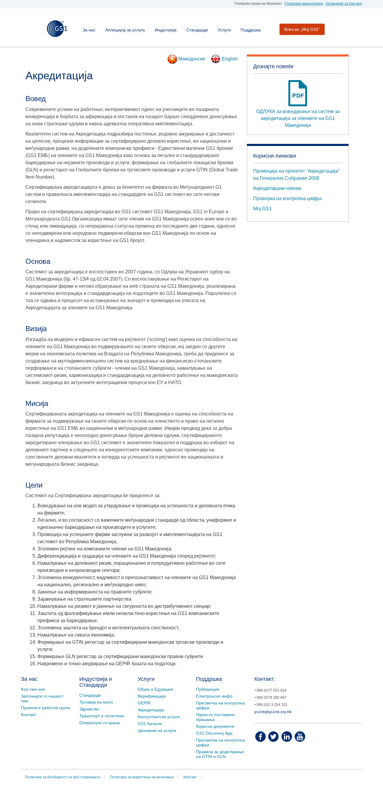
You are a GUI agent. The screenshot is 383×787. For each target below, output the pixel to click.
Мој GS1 (262, 208)
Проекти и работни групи (45, 707)
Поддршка (251, 30)
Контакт (28, 714)
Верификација (152, 696)
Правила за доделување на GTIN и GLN (220, 754)
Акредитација (151, 709)
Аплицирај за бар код (344, 3)
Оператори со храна (99, 722)
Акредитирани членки (277, 188)
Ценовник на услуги (157, 730)
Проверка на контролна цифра (287, 198)
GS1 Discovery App (214, 733)
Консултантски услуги (159, 716)
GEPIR (144, 703)
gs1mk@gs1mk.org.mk (272, 712)
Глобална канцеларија (304, 3)
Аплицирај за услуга (125, 30)
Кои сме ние (33, 689)
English (229, 58)
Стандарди (197, 30)
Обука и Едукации (155, 689)
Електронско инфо (214, 696)
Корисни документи (215, 726)
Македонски (191, 58)
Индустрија (166, 30)
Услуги (224, 30)
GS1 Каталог (150, 723)
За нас (89, 30)
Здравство (89, 709)
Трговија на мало (96, 702)
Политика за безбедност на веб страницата (62, 777)
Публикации (207, 689)
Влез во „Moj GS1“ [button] (302, 29)
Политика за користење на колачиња (142, 777)
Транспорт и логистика (101, 715)
